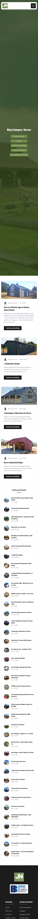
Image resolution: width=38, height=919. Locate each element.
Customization (19, 136)
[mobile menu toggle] (33, 5)
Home (7, 907)
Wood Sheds (24, 918)
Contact (8, 914)
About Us (8, 911)
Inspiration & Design (19, 145)
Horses (19, 141)
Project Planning (19, 150)
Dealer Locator (10, 918)
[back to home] (5, 5)
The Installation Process (19, 155)
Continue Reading (12, 328)
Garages (22, 911)
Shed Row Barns (25, 907)
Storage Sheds (25, 914)
